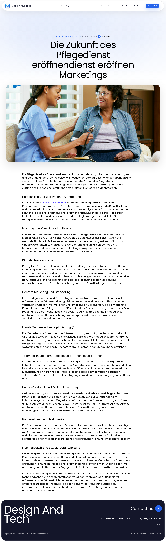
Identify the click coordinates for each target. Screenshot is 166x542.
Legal (159, 534)
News (120, 518)
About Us (134, 534)
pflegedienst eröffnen (54, 202)
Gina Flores (106, 36)
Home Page (107, 518)
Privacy (143, 534)
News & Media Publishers (68, 36)
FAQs (130, 518)
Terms (151, 534)
